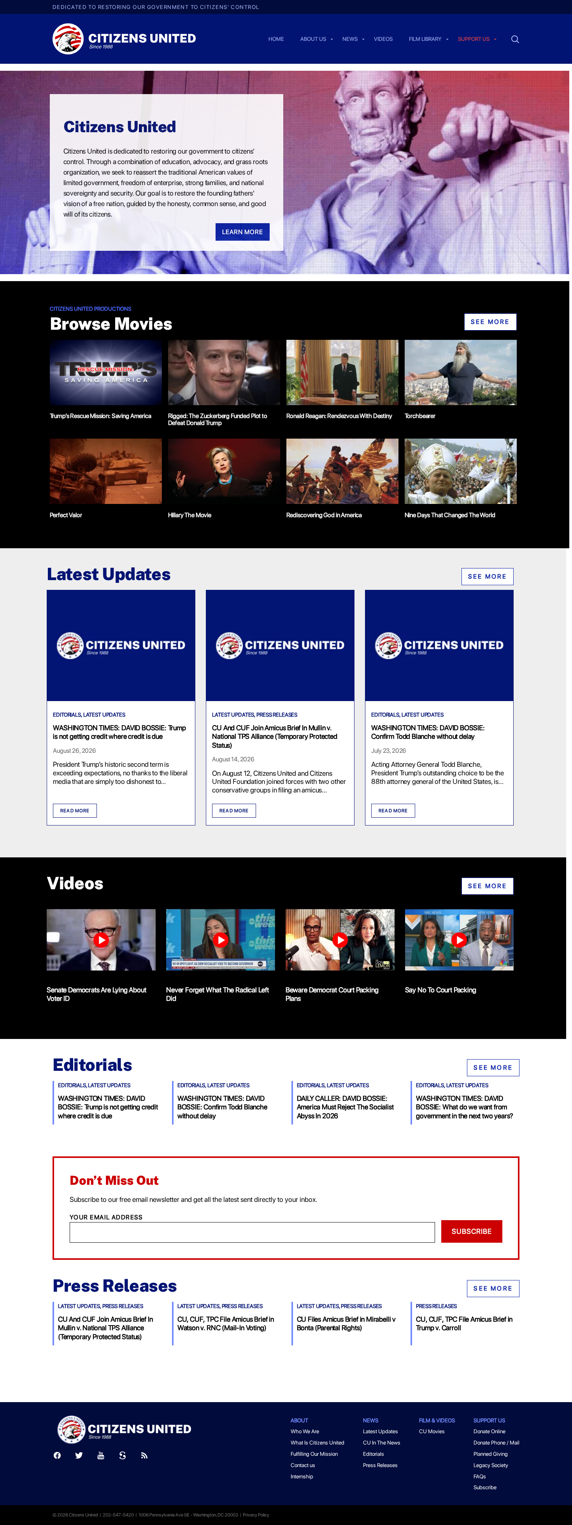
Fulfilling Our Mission (314, 1454)
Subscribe (472, 1231)
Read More (74, 810)
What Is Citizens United (317, 1442)
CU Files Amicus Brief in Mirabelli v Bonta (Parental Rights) (346, 1323)
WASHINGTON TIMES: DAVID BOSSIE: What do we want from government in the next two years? (464, 1107)
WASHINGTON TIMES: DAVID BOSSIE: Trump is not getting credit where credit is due (119, 732)
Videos (383, 39)
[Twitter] (79, 1457)
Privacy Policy (256, 1515)
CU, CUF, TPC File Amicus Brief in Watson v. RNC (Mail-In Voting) (225, 1323)
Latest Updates (104, 715)
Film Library (425, 39)
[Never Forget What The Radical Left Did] (220, 941)
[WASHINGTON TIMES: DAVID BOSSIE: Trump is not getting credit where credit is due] (121, 698)
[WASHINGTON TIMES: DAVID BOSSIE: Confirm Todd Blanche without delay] (439, 698)
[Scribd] (122, 1457)
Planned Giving (491, 1454)
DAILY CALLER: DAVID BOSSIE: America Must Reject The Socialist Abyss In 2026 (345, 1107)
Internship (302, 1476)
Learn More (242, 232)
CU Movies (432, 1431)
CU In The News (381, 1442)
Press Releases (276, 715)
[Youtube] (100, 1457)
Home (276, 39)
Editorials (67, 715)
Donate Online (489, 1431)
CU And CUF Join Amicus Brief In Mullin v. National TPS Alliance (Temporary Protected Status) (274, 736)
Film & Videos (437, 1420)
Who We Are (305, 1431)
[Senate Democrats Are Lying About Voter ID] (101, 941)
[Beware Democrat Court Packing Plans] (340, 941)
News (350, 39)
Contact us (303, 1465)
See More (490, 321)
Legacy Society (491, 1465)
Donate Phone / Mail (496, 1442)
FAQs (480, 1476)
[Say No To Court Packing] (459, 941)
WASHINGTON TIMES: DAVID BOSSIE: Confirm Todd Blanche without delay (427, 732)
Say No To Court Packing (440, 990)
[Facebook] (57, 1457)
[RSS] (144, 1457)
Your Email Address (106, 1217)
